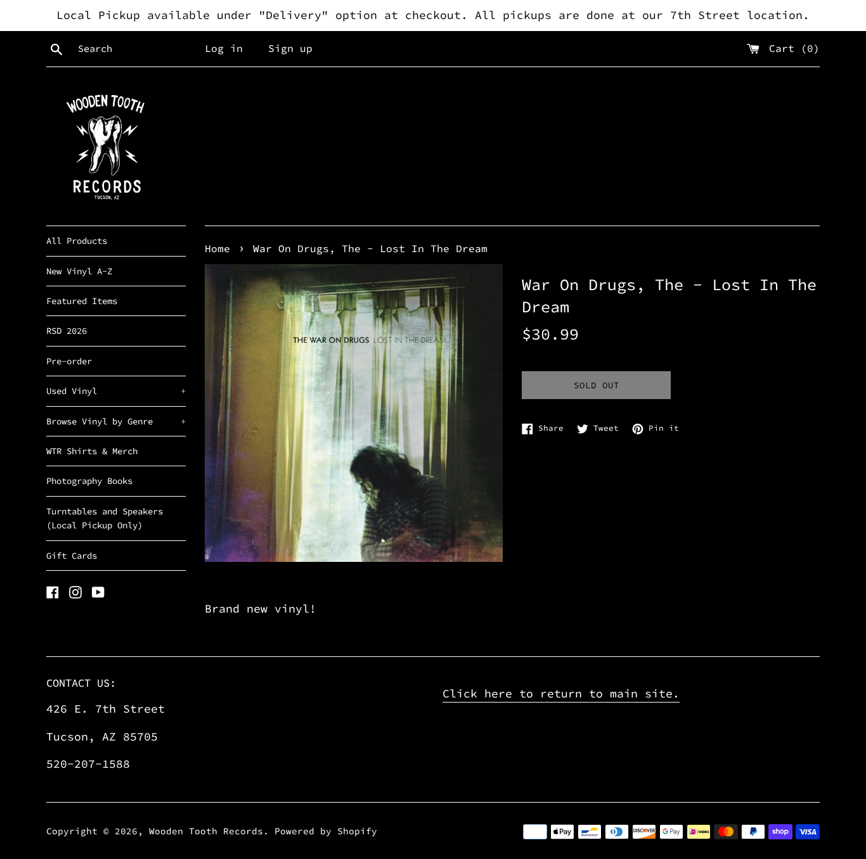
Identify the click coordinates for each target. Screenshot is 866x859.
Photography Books (89, 481)
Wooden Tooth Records (206, 831)
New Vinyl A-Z (79, 271)
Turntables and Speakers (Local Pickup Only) (104, 518)
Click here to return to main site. (561, 693)
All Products (76, 240)
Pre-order (69, 361)
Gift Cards (71, 555)
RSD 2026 (66, 330)
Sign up (290, 48)
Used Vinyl (116, 391)
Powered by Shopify (326, 831)
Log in (224, 48)
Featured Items (81, 301)
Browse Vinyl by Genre (116, 421)
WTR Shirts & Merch (92, 451)
